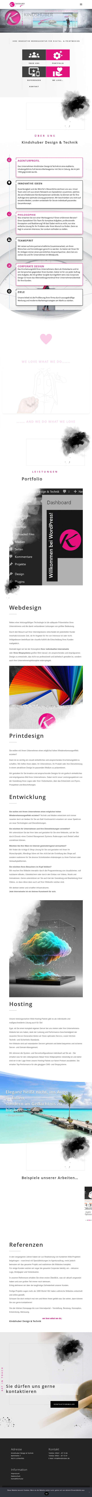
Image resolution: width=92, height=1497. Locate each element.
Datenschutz (15, 1483)
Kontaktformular (64, 1411)
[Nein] (89, 1492)
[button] (89, 1227)
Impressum (15, 1480)
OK (47, 1494)
